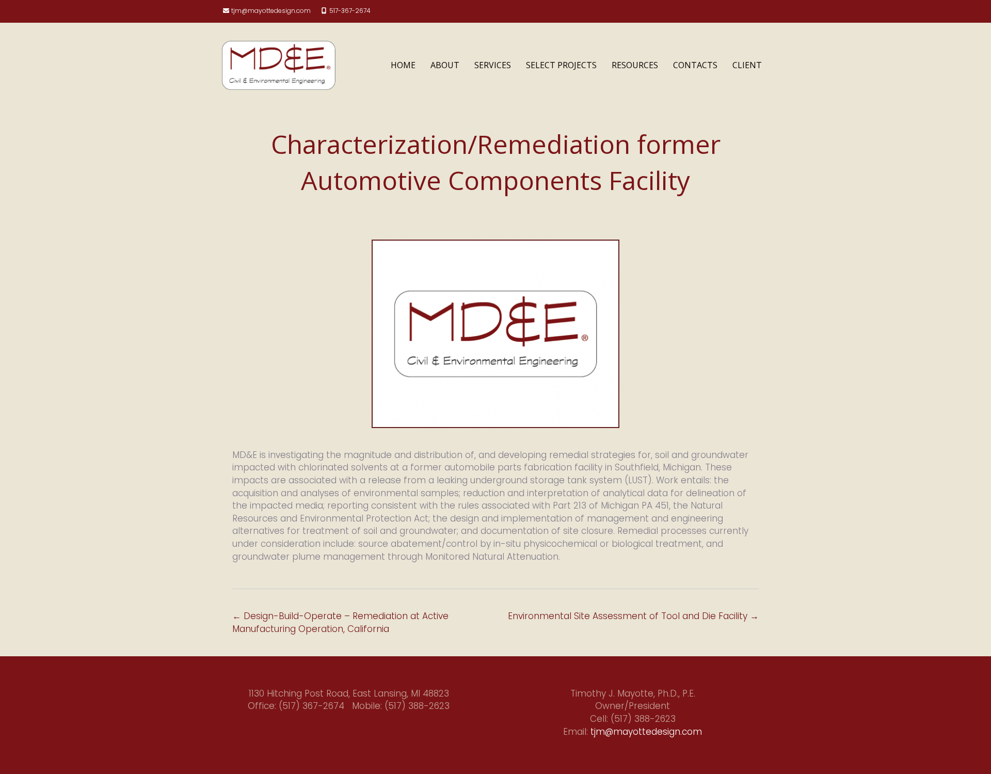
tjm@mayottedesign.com (271, 10)
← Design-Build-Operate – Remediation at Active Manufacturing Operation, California (340, 622)
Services (492, 65)
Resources (635, 65)
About (444, 65)
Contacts (695, 65)
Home (403, 65)
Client (747, 65)
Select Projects (561, 65)
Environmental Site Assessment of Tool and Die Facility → (633, 616)
